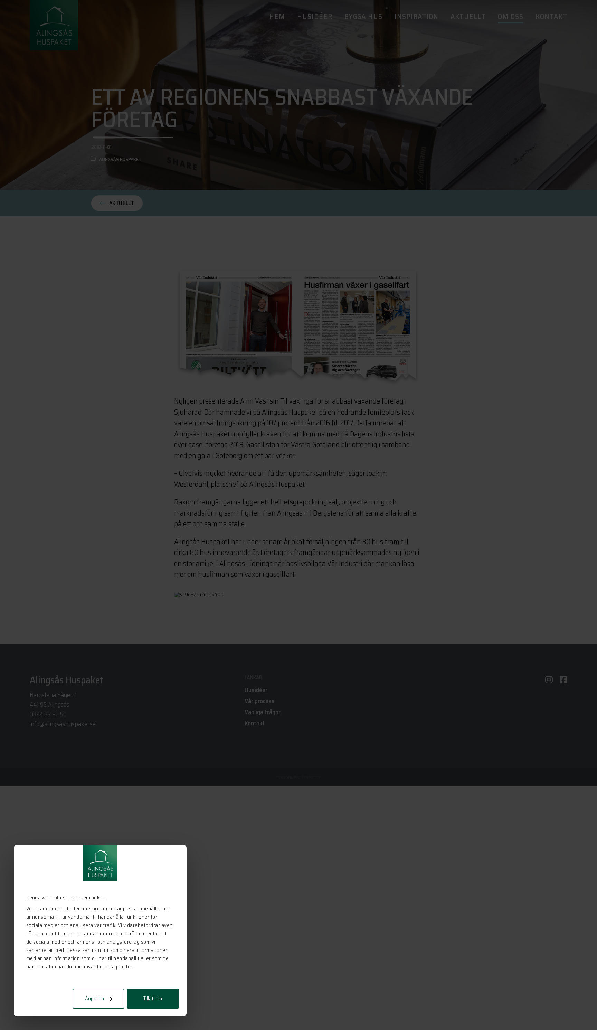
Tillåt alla (152, 998)
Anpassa (94, 998)
